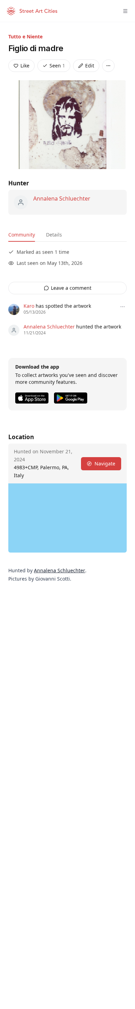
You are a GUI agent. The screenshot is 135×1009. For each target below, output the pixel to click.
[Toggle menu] (125, 11)
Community (21, 234)
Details (54, 234)
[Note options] (122, 307)
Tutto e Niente (25, 36)
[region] (67, 518)
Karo (29, 306)
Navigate (104, 463)
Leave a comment (71, 288)
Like (24, 65)
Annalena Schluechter (61, 198)
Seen (57, 65)
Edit (89, 65)
